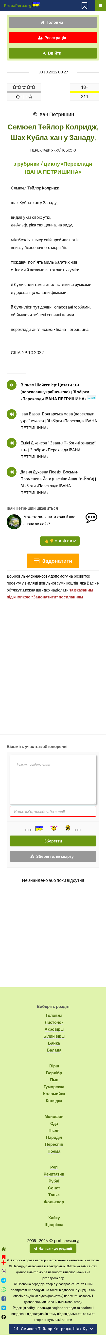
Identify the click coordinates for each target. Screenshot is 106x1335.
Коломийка (54, 1093)
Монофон (54, 1116)
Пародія (54, 1137)
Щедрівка (54, 1224)
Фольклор (54, 1201)
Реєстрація (55, 37)
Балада (54, 1050)
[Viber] (3, 1271)
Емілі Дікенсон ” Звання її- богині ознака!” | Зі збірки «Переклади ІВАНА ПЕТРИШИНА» (58, 449)
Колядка (54, 1100)
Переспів (54, 1144)
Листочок (54, 1022)
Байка (54, 1043)
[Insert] (39, 828)
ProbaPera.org (17, 5)
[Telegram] (3, 1280)
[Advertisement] (53, 664)
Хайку (54, 1217)
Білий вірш (54, 1036)
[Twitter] (3, 1307)
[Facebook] (3, 1298)
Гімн (54, 1079)
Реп (54, 1167)
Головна (55, 22)
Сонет (54, 1187)
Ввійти (54, 53)
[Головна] (3, 1249)
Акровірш (54, 1029)
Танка (54, 1194)
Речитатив (54, 1174)
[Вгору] (3, 1317)
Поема (54, 1151)
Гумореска (54, 1086)
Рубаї (54, 1181)
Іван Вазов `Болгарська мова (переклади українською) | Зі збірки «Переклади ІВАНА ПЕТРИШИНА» (58, 420)
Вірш (54, 1065)
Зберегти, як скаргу (55, 856)
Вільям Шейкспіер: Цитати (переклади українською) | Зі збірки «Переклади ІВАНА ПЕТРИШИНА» (54, 391)
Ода (54, 1123)
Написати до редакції (55, 1248)
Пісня (54, 1130)
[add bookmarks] (3, 1259)
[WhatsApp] (3, 1289)
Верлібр (54, 1072)
